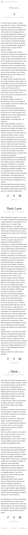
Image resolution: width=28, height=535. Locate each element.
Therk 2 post (14, 208)
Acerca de (5, 528)
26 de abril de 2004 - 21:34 (11, 374)
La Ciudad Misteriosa (11, 1)
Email (20, 195)
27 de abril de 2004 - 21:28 (11, 17)
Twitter (14, 195)
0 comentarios (14, 362)
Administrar (23, 528)
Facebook (8, 195)
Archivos (14, 528)
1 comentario (14, 199)
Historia (21, 17)
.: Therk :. (14, 371)
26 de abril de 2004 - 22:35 (11, 211)
